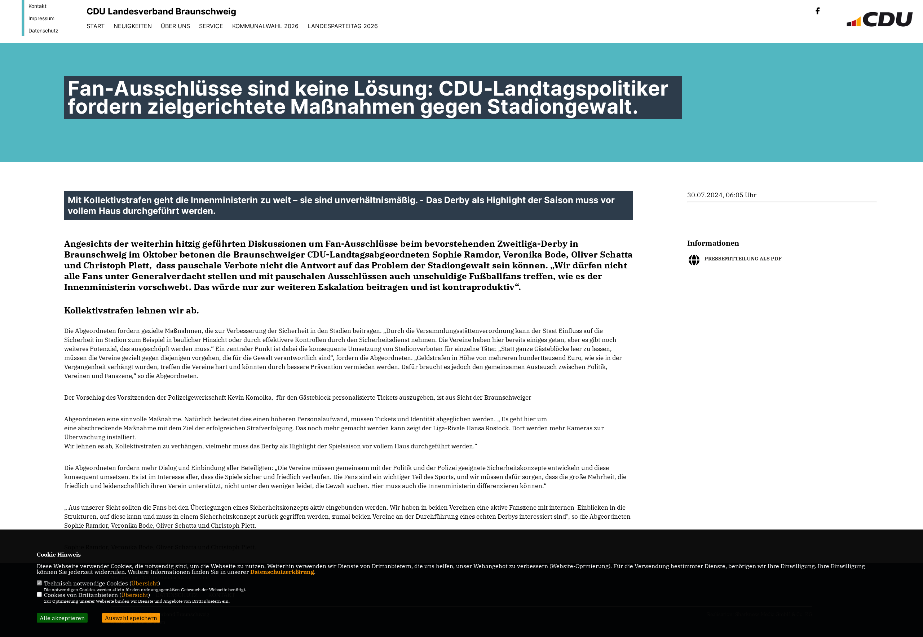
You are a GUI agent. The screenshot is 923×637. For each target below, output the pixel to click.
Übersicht (144, 583)
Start (96, 26)
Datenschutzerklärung (282, 571)
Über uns (175, 26)
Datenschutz (43, 30)
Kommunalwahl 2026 (265, 26)
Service (211, 26)
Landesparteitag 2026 (343, 26)
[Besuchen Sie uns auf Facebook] (817, 11)
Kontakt (37, 6)
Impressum (41, 18)
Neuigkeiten (133, 26)
